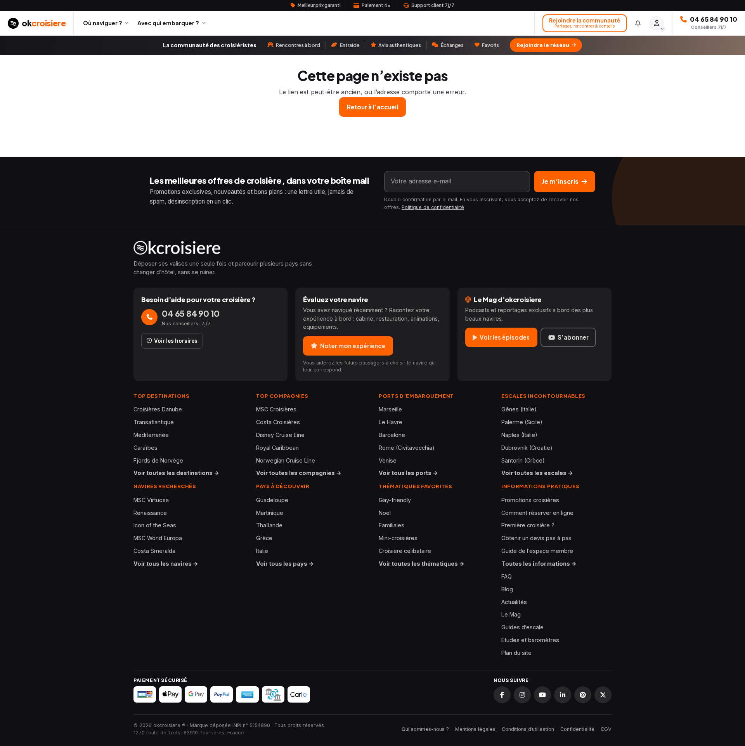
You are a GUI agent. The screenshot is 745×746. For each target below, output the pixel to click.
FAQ (506, 576)
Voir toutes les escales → (537, 473)
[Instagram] (522, 694)
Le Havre (390, 422)
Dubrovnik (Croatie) (527, 447)
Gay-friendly (395, 500)
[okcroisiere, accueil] (372, 248)
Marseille (390, 409)
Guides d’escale (522, 627)
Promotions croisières (530, 500)
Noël (385, 512)
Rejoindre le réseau (542, 45)
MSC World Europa (157, 538)
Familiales (391, 525)
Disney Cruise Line (280, 435)
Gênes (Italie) (519, 409)
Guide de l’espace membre (537, 550)
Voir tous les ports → (408, 473)
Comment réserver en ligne (537, 512)
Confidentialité (577, 729)
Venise (388, 460)
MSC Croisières (276, 409)
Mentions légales (475, 729)
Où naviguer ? (102, 22)
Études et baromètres (530, 640)
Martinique (269, 512)
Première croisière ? (527, 525)
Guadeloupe (272, 500)
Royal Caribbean (277, 447)
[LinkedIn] (562, 694)
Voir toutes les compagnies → (298, 473)
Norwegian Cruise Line (285, 460)
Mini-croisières (398, 538)
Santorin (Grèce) (523, 460)
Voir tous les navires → (165, 563)
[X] (603, 694)
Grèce (264, 538)
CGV (606, 729)
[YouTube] (542, 694)
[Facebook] (502, 694)
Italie (262, 550)
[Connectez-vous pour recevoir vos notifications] (638, 23)
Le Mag (511, 614)
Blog (507, 589)
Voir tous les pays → (285, 563)
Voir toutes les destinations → (176, 473)
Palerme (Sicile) (521, 422)
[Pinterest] (582, 694)
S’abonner (573, 337)
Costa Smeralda (154, 550)
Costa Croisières (278, 422)
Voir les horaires (176, 341)
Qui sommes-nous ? (425, 729)
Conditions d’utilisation (528, 729)
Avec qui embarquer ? (168, 22)
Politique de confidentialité (433, 207)
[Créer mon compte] (656, 23)
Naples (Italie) (519, 435)
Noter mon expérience (352, 345)
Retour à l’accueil (372, 107)
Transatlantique (153, 422)
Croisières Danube (157, 409)
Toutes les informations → (539, 563)
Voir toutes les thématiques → (421, 563)
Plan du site (516, 652)
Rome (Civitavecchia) (407, 447)
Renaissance (150, 512)
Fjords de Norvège (158, 460)
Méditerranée (151, 435)
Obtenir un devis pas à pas (536, 538)
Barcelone (392, 435)
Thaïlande (269, 525)
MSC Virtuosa (151, 500)
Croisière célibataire (405, 550)
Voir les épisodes (505, 337)
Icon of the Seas (154, 525)
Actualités (514, 602)
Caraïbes (145, 447)
